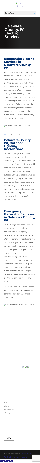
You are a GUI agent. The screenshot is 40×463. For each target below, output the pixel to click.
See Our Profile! (20, 378)
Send (9, 437)
